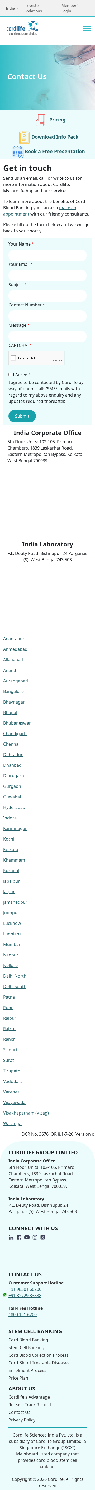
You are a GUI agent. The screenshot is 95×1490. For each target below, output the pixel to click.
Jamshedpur (15, 902)
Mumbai (11, 944)
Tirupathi (12, 1071)
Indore (10, 818)
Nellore (10, 965)
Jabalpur (11, 881)
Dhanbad (12, 765)
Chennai (11, 744)
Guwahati (12, 797)
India (10, 8)
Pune (8, 1007)
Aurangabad (15, 681)
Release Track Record (29, 1405)
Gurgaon (12, 786)
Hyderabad (14, 807)
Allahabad (13, 660)
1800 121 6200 (22, 1314)
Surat (8, 1060)
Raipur (9, 1018)
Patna (9, 997)
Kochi (8, 839)
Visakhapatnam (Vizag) (26, 1113)
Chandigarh (15, 733)
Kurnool (11, 870)
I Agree (20, 375)
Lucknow (12, 923)
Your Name (19, 244)
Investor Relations (34, 8)
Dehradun (13, 755)
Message (17, 325)
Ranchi (10, 1039)
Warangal (12, 1123)
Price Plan (18, 1378)
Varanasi (12, 1092)
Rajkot (9, 1029)
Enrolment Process (27, 1370)
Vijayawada (14, 1102)
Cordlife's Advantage (29, 1397)
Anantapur (14, 639)
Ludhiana (12, 934)
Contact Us (19, 1412)
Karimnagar (15, 828)
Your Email (19, 264)
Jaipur (9, 892)
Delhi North (14, 976)
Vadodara (13, 1081)
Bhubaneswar (17, 723)
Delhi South (14, 986)
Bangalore (13, 691)
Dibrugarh (13, 776)
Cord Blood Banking (28, 1340)
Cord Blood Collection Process (38, 1355)
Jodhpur (11, 913)
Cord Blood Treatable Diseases (38, 1363)
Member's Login (70, 8)
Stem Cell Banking (26, 1347)
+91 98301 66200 (24, 1289)
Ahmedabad (15, 649)
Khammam (14, 860)
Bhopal (10, 712)
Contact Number (25, 305)
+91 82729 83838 (24, 1295)
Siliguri (10, 1050)
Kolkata (10, 849)
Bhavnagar (14, 702)
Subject (15, 284)
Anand (9, 670)
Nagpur (10, 955)
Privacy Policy (21, 1420)
